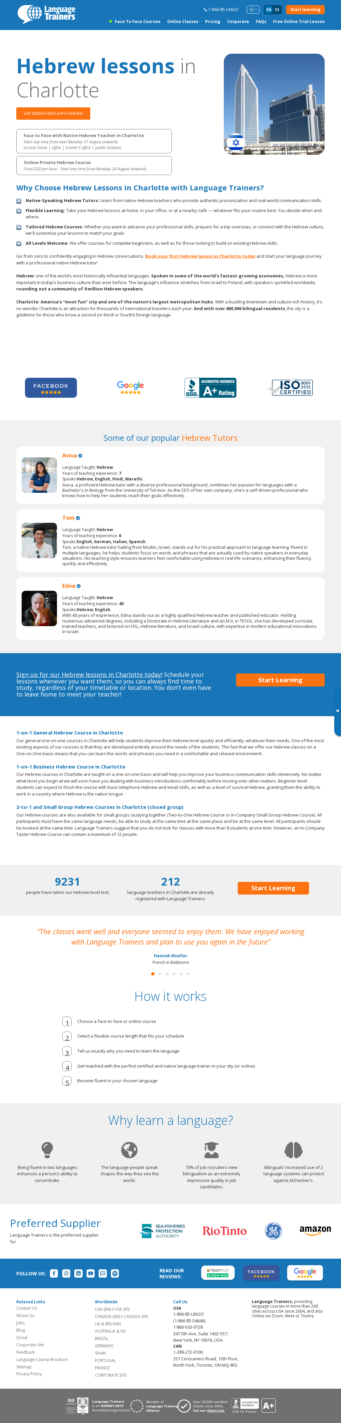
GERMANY (104, 1346)
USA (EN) (103, 1309)
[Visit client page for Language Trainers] (204, 1406)
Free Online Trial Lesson (299, 21)
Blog (20, 1330)
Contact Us (26, 1308)
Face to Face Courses (137, 21)
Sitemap (24, 1367)
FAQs (261, 21)
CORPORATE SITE (111, 1375)
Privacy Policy (29, 1374)
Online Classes (182, 21)
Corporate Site (30, 1345)
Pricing (212, 21)
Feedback (25, 1352)
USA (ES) (122, 1309)
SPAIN (100, 1353)
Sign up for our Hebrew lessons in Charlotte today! (89, 674)
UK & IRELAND (108, 1324)
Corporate (238, 21)
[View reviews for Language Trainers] (253, 1405)
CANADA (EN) (107, 1316)
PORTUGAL (105, 1360)
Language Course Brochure (42, 1359)
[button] (153, 974)
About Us (25, 1315)
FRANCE (102, 1368)
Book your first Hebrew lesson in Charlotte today (200, 256)
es (277, 9)
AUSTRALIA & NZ (110, 1331)
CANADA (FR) (136, 1316)
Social (21, 1337)
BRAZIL (101, 1338)
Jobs (20, 1323)
